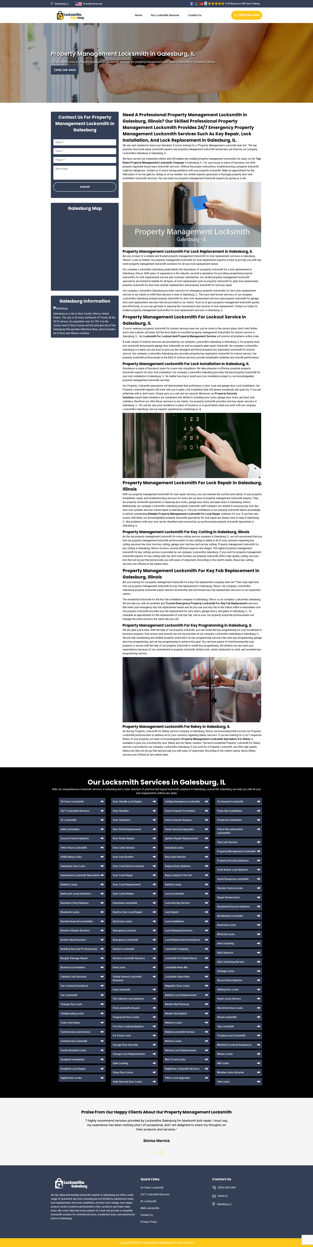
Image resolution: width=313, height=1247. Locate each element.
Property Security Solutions (233, 860)
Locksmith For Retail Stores (181, 958)
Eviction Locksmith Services (129, 958)
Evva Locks (119, 967)
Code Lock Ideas (70, 1022)
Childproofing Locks (72, 1013)
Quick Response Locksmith (233, 879)
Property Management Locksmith (236, 851)
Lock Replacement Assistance (182, 939)
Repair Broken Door (228, 897)
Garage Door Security (125, 1044)
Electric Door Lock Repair (127, 912)
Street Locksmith (227, 1017)
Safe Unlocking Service (230, 961)
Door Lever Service (124, 847)
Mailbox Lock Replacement (180, 995)
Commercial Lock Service (75, 1031)
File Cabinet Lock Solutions (128, 998)
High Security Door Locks (127, 1081)
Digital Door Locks (71, 1077)
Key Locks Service (175, 856)
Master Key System (176, 1013)
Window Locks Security (230, 1072)
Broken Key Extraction (73, 939)
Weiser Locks (225, 1053)
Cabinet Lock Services (73, 976)
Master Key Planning (177, 1004)
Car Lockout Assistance (74, 985)
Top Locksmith (225, 1026)
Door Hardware (121, 820)
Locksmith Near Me (176, 967)
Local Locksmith (174, 893)
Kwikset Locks (173, 884)
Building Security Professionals (79, 948)
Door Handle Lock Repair (127, 801)
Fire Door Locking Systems (128, 1026)
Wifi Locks (223, 1063)
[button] (151, 1152)
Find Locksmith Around (126, 1008)
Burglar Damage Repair (74, 958)
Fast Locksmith (121, 989)
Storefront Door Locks (230, 1008)
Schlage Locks (225, 971)
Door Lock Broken (123, 856)
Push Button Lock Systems (232, 869)
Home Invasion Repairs (178, 820)
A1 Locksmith (68, 820)
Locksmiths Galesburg (157, 1242)
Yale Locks (223, 1081)
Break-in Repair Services (75, 930)
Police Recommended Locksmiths (230, 831)
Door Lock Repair (123, 875)
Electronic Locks (122, 921)
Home (138, 15)
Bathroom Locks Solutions (76, 893)
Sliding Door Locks (228, 989)
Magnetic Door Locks (177, 985)
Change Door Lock (71, 1004)
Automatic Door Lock (73, 866)
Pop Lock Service (227, 842)
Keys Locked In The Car (178, 875)
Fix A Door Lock (122, 1035)
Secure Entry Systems (229, 980)
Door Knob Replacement (127, 829)
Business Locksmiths (73, 967)
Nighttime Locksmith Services (182, 1068)
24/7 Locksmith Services (75, 810)
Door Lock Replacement (127, 884)
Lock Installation (174, 921)
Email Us (223, 1195)
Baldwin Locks (69, 884)
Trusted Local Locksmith (231, 1035)
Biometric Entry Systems (75, 902)
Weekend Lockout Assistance (234, 1044)
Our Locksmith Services (165, 15)
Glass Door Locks (123, 1072)
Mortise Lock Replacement (180, 1050)
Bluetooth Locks (70, 912)
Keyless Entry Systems (177, 866)
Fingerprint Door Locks (126, 1017)
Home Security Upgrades (179, 829)
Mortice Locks (173, 1041)
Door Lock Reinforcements (128, 866)
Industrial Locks (174, 847)
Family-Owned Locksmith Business (127, 978)
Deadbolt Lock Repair (73, 1068)
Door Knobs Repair (123, 838)
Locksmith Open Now (177, 976)
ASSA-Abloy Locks (71, 856)
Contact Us (194, 15)
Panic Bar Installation (229, 810)
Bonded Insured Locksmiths (77, 921)
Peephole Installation (229, 820)
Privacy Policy (149, 1221)
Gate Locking (120, 1063)
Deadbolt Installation (73, 1059)
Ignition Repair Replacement (181, 838)
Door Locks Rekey (123, 893)
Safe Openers (225, 952)
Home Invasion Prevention (180, 810)
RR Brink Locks (226, 934)
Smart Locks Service (229, 998)
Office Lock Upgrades (177, 1077)
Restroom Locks (226, 925)
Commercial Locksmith (74, 1041)
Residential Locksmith (230, 915)
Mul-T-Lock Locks (175, 1059)
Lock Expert (172, 912)
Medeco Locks (173, 1022)
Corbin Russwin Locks (73, 1050)
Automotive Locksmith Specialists (80, 875)
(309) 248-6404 (249, 15)
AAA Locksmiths (70, 829)
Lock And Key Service (177, 902)
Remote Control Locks (230, 888)
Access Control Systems (75, 838)
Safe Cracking (225, 943)
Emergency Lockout (124, 930)
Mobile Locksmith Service (180, 1031)
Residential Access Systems (233, 906)
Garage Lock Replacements (129, 1053)
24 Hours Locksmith (72, 801)
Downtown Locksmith (125, 902)
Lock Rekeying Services (178, 930)
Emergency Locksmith (125, 939)
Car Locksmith (69, 995)
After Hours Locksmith (74, 847)
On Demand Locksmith (230, 801)
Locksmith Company (176, 948)
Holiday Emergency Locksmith (182, 801)
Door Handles (121, 810)
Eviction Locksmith (123, 948)
